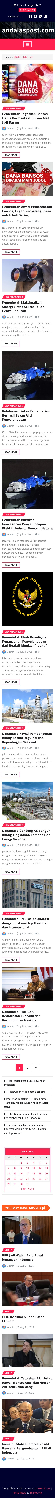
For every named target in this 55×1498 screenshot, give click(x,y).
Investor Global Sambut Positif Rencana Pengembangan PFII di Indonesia (26, 1448)
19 (40, 1173)
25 (33, 1178)
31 (31, 56)
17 (27, 1173)
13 (46, 1168)
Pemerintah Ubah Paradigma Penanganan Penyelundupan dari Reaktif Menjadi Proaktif (24, 641)
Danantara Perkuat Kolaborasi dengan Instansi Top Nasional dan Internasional (25, 923)
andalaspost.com (28, 30)
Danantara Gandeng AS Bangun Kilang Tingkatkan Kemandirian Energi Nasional (26, 835)
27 (46, 1178)
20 (46, 1173)
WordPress (44, 1488)
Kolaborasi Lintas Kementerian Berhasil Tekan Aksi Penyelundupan (26, 415)
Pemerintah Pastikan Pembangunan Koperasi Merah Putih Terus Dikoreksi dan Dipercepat (25, 1129)
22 (15, 1178)
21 (8, 1178)
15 (15, 1173)
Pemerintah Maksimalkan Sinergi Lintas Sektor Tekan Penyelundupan (23, 306)
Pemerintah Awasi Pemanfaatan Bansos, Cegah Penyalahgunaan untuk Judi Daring (27, 211)
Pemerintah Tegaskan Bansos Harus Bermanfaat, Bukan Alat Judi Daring (25, 118)
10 (27, 1168)
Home (8, 56)
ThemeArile (36, 1492)
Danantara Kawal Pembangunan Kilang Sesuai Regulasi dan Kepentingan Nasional (27, 737)
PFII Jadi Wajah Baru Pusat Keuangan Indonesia (22, 1257)
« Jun (23, 1188)
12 (40, 1168)
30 (21, 1184)
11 (33, 1168)
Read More (11, 155)
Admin (10, 128)
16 (21, 1173)
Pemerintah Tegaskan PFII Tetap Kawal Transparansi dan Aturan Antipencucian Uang (26, 1102)
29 (15, 1184)
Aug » (31, 1188)
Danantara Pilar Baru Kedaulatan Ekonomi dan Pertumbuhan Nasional (21, 1016)
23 (21, 1178)
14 (8, 1173)
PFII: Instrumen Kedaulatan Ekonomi (24, 1091)
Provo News (19, 1492)
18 (33, 1173)
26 (40, 1178)
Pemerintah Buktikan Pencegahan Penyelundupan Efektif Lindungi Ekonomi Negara (27, 524)
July (25, 56)
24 (27, 1178)
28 (8, 1184)
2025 (17, 56)
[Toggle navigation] (27, 44)
